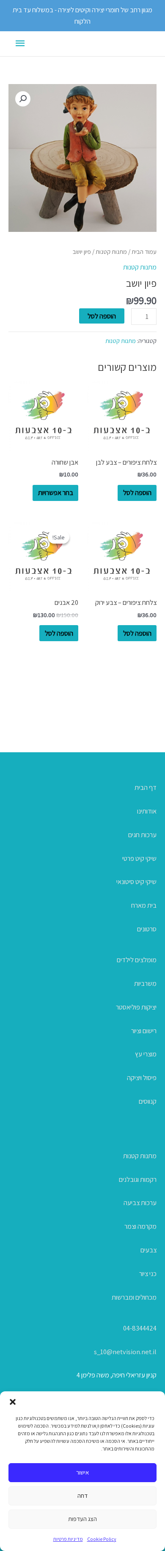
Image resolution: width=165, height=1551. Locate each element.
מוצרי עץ (146, 1053)
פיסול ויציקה (142, 1077)
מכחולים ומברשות (134, 1297)
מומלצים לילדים (137, 959)
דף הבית (146, 787)
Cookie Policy (101, 1539)
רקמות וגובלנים (138, 1179)
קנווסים (148, 1101)
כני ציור (148, 1273)
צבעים (148, 1249)
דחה (82, 1495)
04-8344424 (140, 1328)
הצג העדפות (82, 1519)
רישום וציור (144, 1030)
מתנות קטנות (111, 252)
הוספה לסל (102, 316)
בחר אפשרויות (55, 492)
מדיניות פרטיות (68, 1539)
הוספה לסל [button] (137, 492)
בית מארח (144, 905)
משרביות (145, 983)
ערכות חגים (142, 834)
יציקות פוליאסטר (136, 1007)
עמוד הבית (144, 252)
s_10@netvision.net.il (125, 1351)
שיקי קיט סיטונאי (136, 881)
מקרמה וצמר (140, 1226)
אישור (82, 1472)
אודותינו (147, 811)
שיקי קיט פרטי (139, 858)
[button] (12, 1402)
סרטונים (147, 928)
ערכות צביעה (140, 1202)
